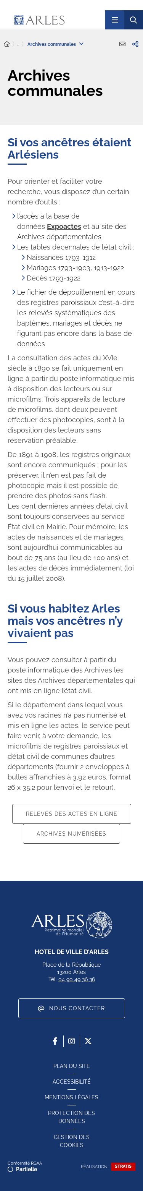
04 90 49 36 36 (76, 979)
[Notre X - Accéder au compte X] (88, 1041)
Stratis (123, 1166)
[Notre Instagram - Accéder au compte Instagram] (71, 1041)
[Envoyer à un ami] (122, 44)
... (18, 44)
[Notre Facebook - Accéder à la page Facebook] (55, 1041)
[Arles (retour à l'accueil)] (55, 19)
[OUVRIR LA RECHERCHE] (133, 19)
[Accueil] (7, 44)
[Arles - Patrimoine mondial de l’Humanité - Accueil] (72, 924)
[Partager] (135, 44)
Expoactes (64, 226)
